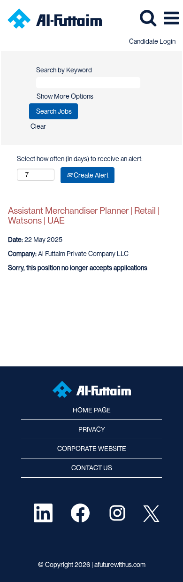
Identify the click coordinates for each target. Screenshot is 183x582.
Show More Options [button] (65, 96)
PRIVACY (91, 429)
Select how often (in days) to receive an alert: (80, 159)
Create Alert (90, 175)
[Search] (148, 17)
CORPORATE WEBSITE (91, 448)
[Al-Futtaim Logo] (91, 389)
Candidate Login (152, 41)
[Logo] (51, 18)
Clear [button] (38, 126)
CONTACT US (91, 468)
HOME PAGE (92, 410)
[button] (171, 18)
